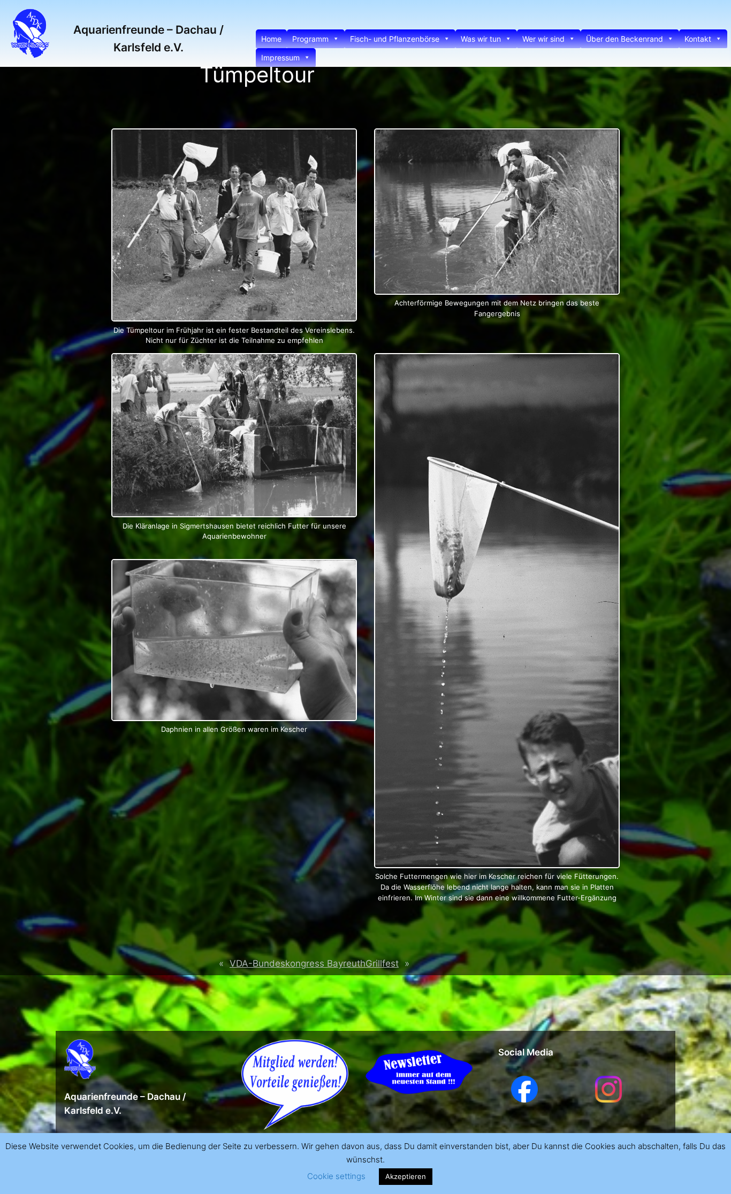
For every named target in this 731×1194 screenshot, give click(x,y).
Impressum (280, 57)
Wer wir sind (543, 38)
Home (271, 38)
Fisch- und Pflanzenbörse (394, 38)
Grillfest (382, 963)
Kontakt (697, 38)
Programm (310, 38)
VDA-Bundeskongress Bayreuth (298, 963)
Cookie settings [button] (336, 1176)
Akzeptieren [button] (405, 1176)
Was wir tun (481, 38)
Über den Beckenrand (624, 38)
